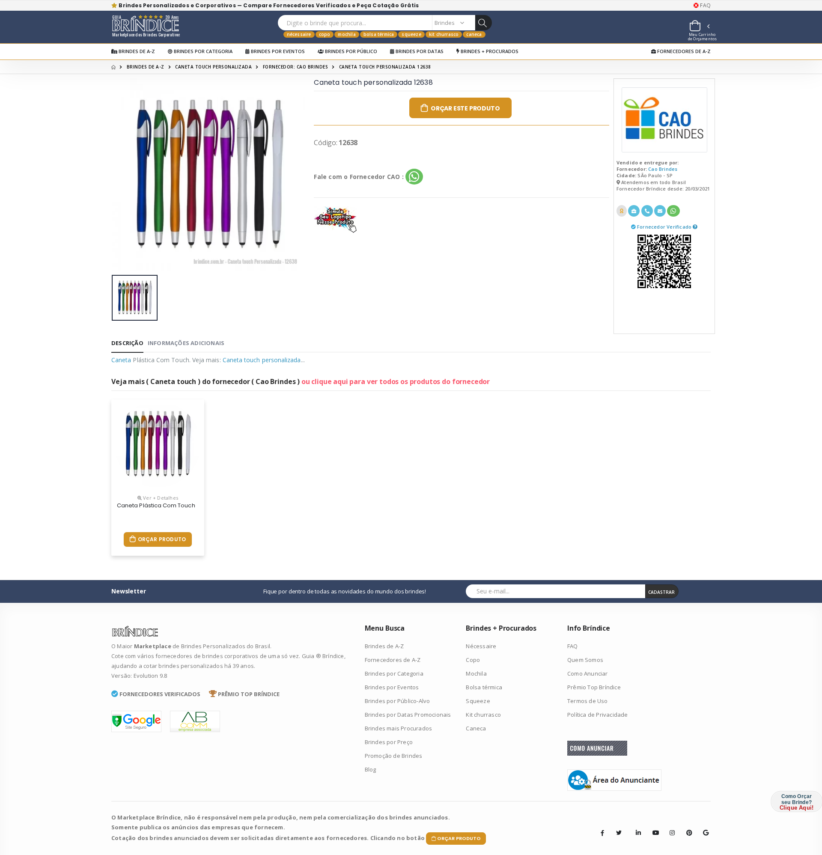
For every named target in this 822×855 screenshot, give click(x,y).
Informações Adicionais (186, 343)
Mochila (346, 34)
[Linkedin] (635, 826)
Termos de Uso (587, 701)
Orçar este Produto (465, 108)
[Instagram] (669, 826)
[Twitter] (619, 832)
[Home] (113, 67)
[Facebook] (602, 832)
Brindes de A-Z (136, 51)
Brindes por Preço (389, 742)
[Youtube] (652, 826)
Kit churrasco (444, 34)
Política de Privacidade (597, 714)
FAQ (705, 5)
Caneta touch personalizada (213, 67)
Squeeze (411, 34)
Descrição (127, 343)
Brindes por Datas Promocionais (408, 714)
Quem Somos (585, 660)
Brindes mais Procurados (398, 728)
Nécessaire (299, 34)
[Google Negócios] (703, 826)
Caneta (121, 360)
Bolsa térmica (378, 34)
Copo (325, 34)
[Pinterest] (686, 826)
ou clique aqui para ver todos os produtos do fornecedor (395, 381)
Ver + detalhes (160, 498)
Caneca (474, 34)
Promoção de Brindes (394, 756)
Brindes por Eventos (277, 51)
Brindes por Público (350, 51)
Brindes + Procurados (488, 51)
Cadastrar (661, 592)
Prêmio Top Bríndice (594, 687)
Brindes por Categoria (202, 51)
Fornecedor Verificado (665, 226)
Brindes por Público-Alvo (397, 701)
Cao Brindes (662, 169)
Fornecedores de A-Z (683, 51)
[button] (699, 27)
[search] (483, 22)
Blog (370, 769)
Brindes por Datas (419, 51)
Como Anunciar (587, 673)
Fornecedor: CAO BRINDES (295, 67)
